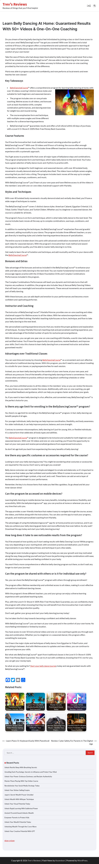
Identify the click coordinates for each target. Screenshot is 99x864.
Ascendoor (60, 860)
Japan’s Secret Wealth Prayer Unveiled (19, 795)
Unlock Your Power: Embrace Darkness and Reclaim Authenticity (28, 776)
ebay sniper (10, 840)
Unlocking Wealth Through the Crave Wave (20, 827)
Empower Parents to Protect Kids (17, 817)
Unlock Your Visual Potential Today (17, 804)
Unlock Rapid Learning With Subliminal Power (21, 808)
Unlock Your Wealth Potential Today (18, 822)
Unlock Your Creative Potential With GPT (20, 831)
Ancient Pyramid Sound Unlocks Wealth (19, 813)
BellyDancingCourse (19, 87)
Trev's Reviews (15, 4)
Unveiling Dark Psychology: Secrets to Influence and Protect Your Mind (31, 772)
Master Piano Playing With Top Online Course (21, 781)
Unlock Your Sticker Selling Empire (17, 790)
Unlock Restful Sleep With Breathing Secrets (21, 767)
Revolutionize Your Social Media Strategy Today (22, 786)
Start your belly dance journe (43, 666)
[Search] (94, 6)
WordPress (82, 860)
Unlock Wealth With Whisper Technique (19, 799)
